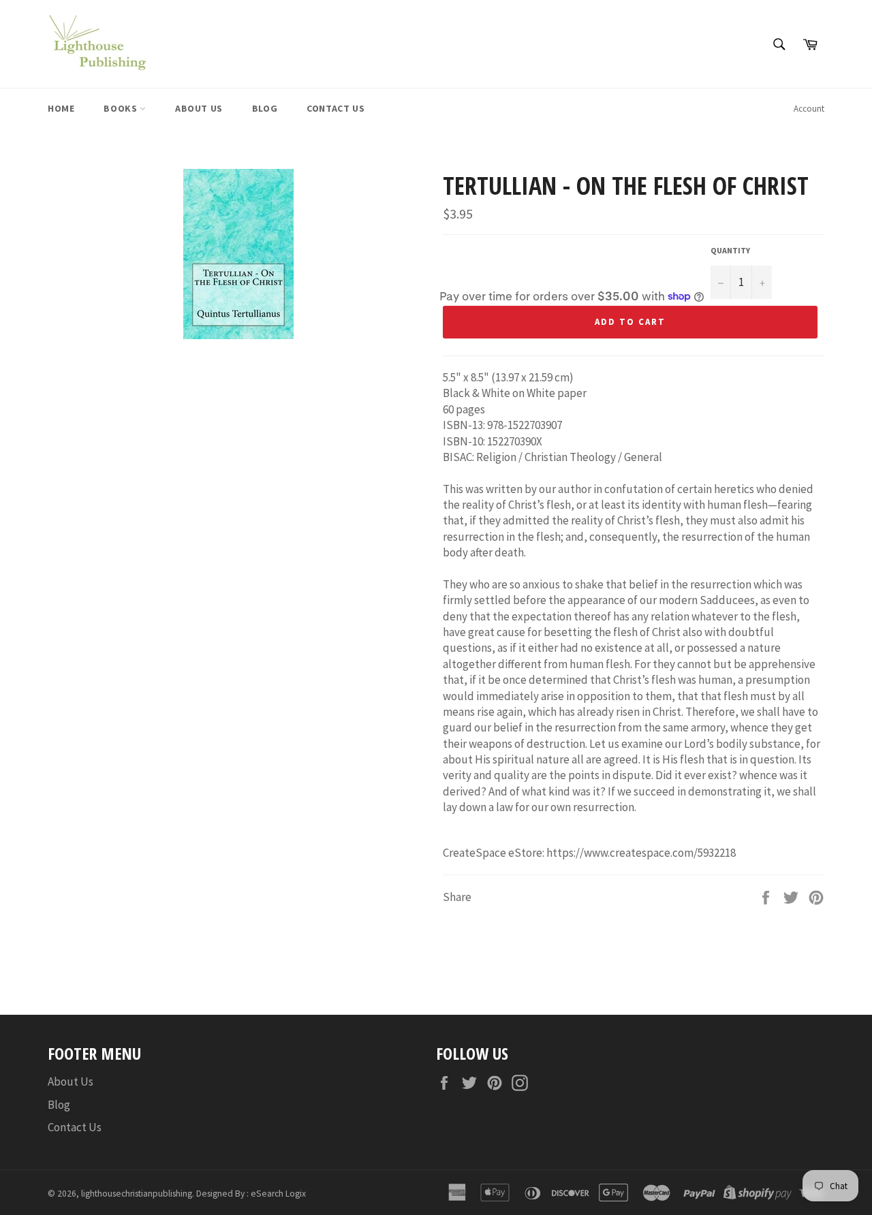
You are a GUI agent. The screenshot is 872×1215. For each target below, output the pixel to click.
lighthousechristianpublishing (136, 1193)
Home (61, 108)
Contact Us (335, 108)
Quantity (730, 250)
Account (809, 108)
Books (122, 108)
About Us (199, 108)
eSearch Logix (278, 1193)
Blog (264, 108)
